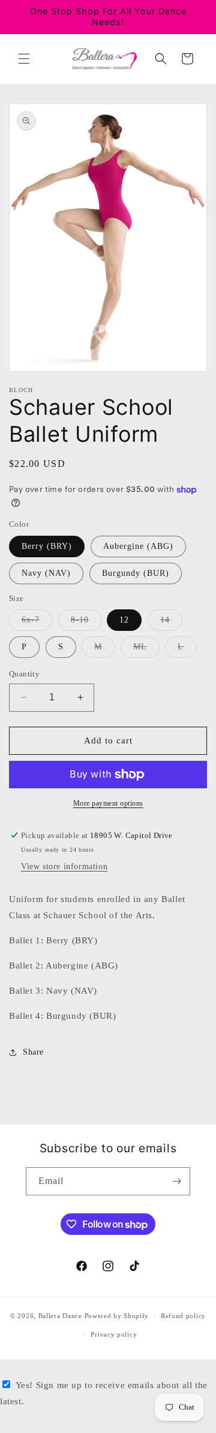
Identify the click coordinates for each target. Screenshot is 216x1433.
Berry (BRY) (47, 546)
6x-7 (37, 623)
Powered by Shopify (117, 1315)
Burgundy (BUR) (135, 573)
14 (171, 623)
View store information (64, 866)
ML (146, 650)
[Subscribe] (176, 1181)
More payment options (108, 803)
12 (124, 619)
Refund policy (183, 1315)
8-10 (86, 623)
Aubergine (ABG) (138, 546)
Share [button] (33, 1052)
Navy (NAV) (46, 573)
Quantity (24, 673)
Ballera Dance (60, 1315)
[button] (24, 58)
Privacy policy (114, 1334)
